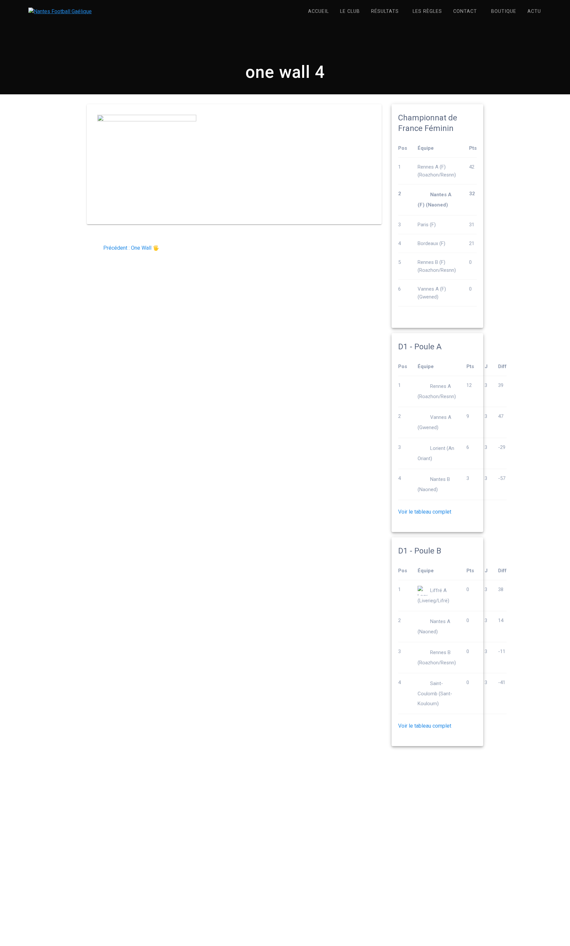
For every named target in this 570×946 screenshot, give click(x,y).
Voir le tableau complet (424, 512)
